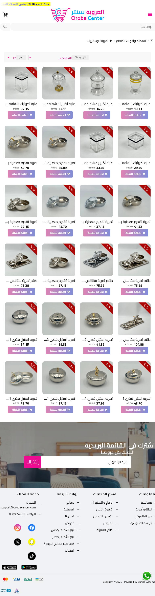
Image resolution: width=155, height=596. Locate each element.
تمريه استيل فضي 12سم (96, 339)
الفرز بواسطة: (80, 57)
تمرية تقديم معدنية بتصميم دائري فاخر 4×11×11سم (58, 162)
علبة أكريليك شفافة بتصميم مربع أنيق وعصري (134, 103)
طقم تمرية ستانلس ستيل (134, 280)
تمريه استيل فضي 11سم (21, 339)
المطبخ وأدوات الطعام (131, 41)
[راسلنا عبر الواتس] (140, 575)
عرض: (21, 57)
